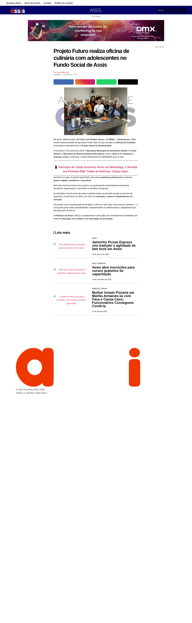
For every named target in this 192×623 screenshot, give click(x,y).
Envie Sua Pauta (32, 3)
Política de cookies (64, 3)
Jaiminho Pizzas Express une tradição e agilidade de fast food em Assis (114, 245)
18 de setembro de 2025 (101, 279)
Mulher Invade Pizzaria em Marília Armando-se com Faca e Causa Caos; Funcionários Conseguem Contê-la (113, 299)
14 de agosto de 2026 (100, 254)
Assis (95, 10)
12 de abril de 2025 (99, 311)
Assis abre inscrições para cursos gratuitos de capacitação (113, 270)
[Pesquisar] (184, 10)
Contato (47, 3)
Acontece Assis (13, 3)
